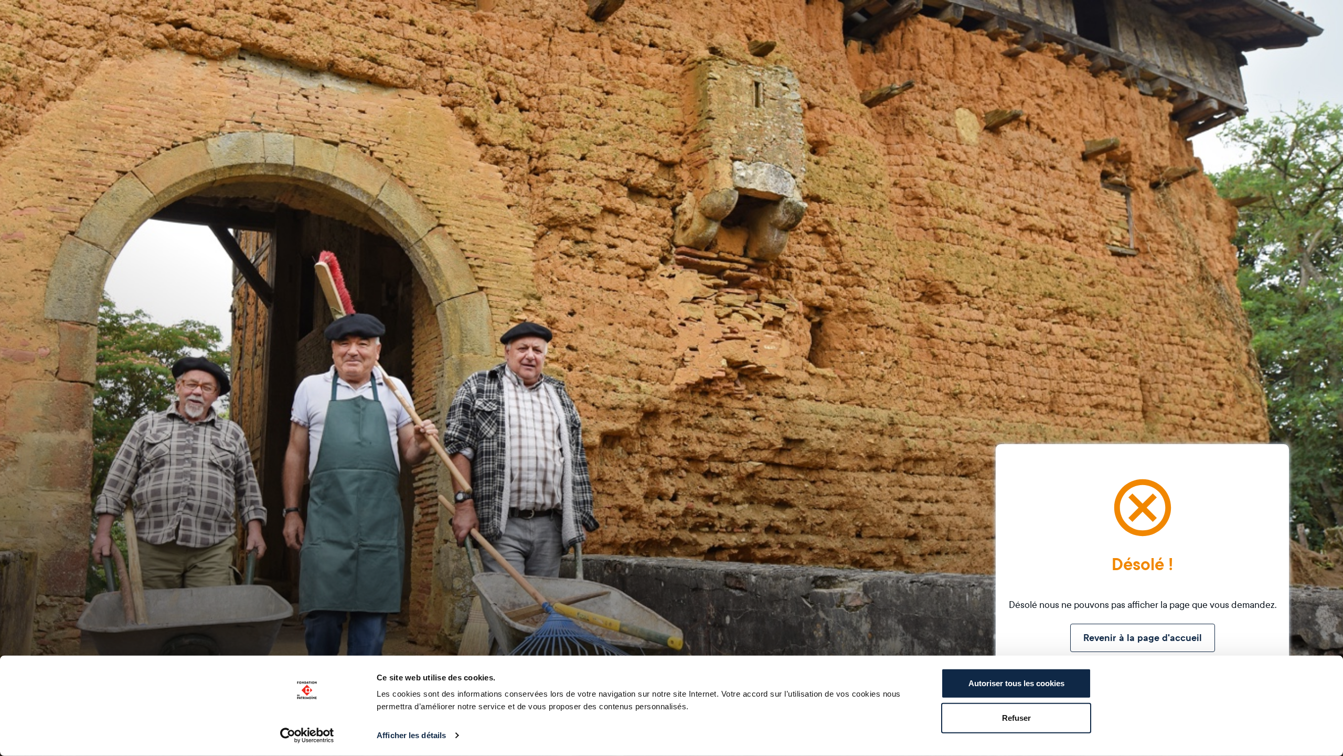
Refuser (1016, 717)
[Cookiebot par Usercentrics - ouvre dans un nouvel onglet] (307, 735)
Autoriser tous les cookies (1016, 683)
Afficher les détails (411, 735)
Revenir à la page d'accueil (1142, 638)
